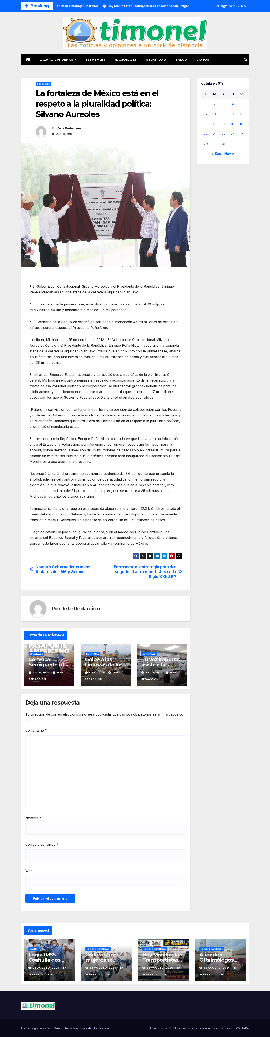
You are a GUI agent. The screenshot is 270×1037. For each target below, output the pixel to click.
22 (206, 134)
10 (223, 114)
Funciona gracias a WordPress (42, 1028)
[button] (245, 60)
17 (223, 124)
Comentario (36, 730)
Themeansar (100, 1028)
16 (214, 124)
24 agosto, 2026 (46, 967)
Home (153, 1028)
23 (215, 134)
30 (215, 144)
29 (206, 144)
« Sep (216, 153)
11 (232, 114)
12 (241, 114)
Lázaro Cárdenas (56, 60)
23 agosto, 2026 (217, 967)
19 (241, 124)
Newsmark (80, 1028)
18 (232, 124)
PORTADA (242, 1028)
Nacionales (126, 60)
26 (241, 134)
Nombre (33, 818)
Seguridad (156, 60)
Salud (181, 60)
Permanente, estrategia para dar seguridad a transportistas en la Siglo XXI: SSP (145, 572)
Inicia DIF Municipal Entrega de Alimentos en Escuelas (196, 1028)
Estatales (95, 60)
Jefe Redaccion (69, 128)
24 (223, 134)
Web (28, 871)
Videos (202, 60)
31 (223, 144)
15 (205, 124)
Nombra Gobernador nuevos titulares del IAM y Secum (63, 569)
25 (233, 134)
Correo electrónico (42, 844)
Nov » (229, 153)
